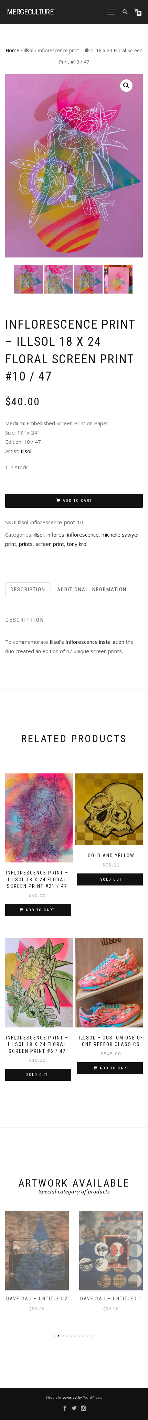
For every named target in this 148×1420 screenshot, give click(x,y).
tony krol (77, 543)
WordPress (92, 1397)
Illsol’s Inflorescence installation (87, 641)
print (10, 543)
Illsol (26, 451)
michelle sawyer (120, 534)
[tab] (28, 589)
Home (12, 50)
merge (30, 12)
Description (28, 589)
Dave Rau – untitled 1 (37, 1298)
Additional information (92, 589)
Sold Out (111, 879)
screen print (49, 543)
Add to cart (77, 500)
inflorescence (83, 534)
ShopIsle (54, 1397)
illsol (28, 50)
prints (26, 543)
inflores (55, 534)
